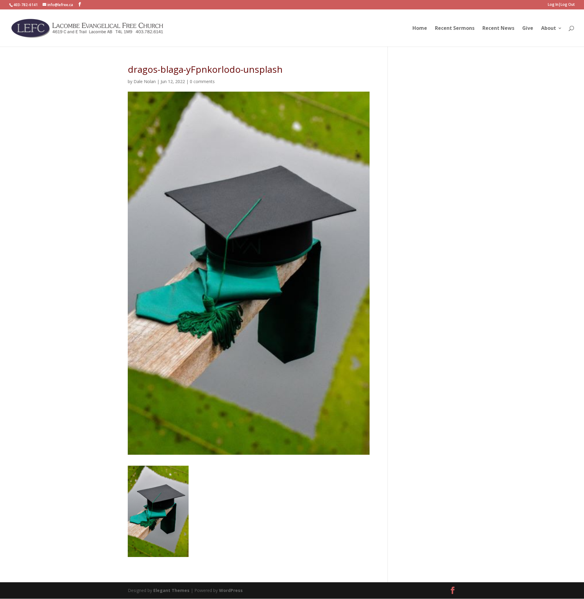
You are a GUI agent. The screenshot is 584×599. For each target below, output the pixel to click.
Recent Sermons (454, 28)
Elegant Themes (172, 590)
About (548, 28)
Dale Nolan (145, 81)
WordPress (231, 590)
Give (527, 28)
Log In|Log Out (561, 5)
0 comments (202, 81)
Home (419, 28)
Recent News (498, 28)
